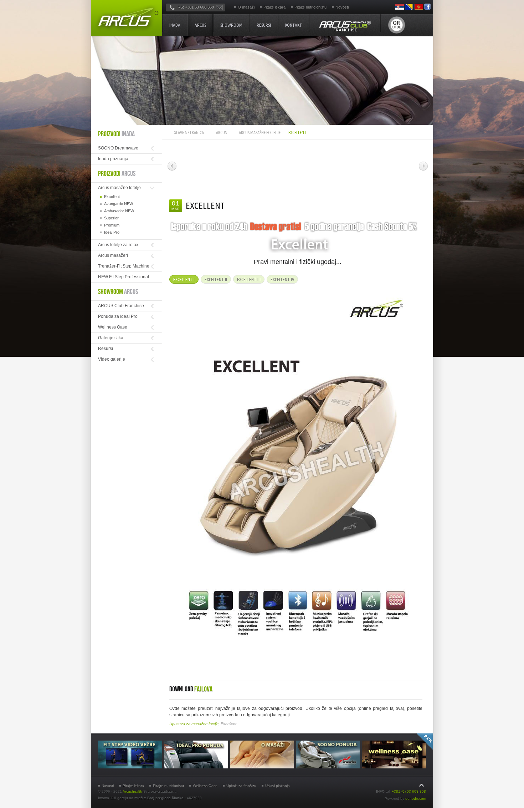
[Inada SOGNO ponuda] (329, 766)
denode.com (415, 799)
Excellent (205, 205)
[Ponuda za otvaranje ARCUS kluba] (344, 26)
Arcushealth (132, 791)
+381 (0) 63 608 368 (409, 791)
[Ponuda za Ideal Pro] (197, 766)
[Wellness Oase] (394, 766)
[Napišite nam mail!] (219, 7)
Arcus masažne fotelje (260, 132)
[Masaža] (263, 766)
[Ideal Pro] (276, 163)
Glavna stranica (189, 132)
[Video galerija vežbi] (131, 766)
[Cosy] (325, 163)
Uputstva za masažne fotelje (194, 724)
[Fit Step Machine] (370, 163)
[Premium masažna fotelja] (229, 163)
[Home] (126, 18)
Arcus (221, 132)
